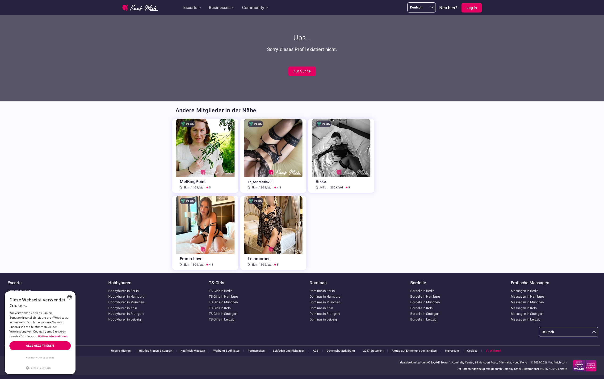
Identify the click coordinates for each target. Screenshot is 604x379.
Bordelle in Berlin (422, 291)
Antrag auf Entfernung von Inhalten (414, 350)
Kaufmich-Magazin (192, 350)
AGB (316, 350)
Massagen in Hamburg (527, 296)
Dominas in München (325, 302)
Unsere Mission (121, 350)
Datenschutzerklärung (341, 350)
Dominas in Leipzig (323, 319)
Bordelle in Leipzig (423, 319)
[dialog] (40, 332)
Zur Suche (302, 71)
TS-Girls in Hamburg (223, 296)
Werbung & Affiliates (226, 350)
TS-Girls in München (223, 302)
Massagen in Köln (524, 308)
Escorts (190, 7)
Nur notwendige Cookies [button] (40, 357)
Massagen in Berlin (524, 291)
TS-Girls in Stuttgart (223, 314)
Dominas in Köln (321, 308)
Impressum (452, 350)
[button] (40, 367)
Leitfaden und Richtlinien (289, 350)
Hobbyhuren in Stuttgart (126, 314)
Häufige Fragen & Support (155, 350)
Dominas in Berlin (322, 291)
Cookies (472, 350)
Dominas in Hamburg (325, 296)
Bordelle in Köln (421, 308)
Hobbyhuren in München (126, 302)
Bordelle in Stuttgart (425, 314)
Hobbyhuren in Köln (122, 308)
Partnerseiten (256, 350)
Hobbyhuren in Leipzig (124, 319)
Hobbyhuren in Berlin (123, 291)
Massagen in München (527, 302)
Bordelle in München (425, 302)
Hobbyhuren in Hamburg (126, 296)
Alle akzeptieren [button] (40, 346)
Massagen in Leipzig (526, 319)
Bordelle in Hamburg (425, 296)
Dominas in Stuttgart (325, 314)
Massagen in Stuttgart (527, 314)
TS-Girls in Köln (220, 308)
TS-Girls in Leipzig (222, 319)
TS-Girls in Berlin (220, 291)
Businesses (220, 7)
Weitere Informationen (52, 336)
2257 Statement (373, 350)
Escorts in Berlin (19, 291)
